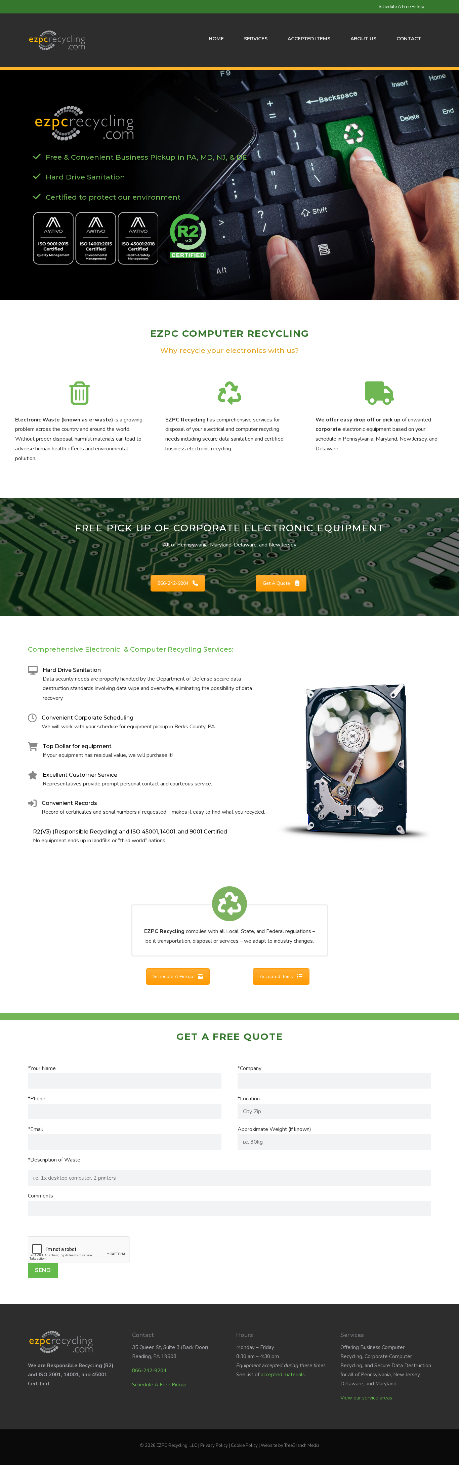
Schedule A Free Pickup (401, 7)
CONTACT (409, 39)
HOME (216, 39)
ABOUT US (363, 39)
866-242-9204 (173, 583)
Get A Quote (276, 583)
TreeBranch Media (302, 1445)
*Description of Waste (54, 1160)
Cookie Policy (244, 1445)
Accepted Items (309, 39)
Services (255, 39)
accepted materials (283, 1374)
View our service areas (366, 1397)
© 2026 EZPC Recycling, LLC (168, 1445)
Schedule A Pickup (173, 976)
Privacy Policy (214, 1445)
